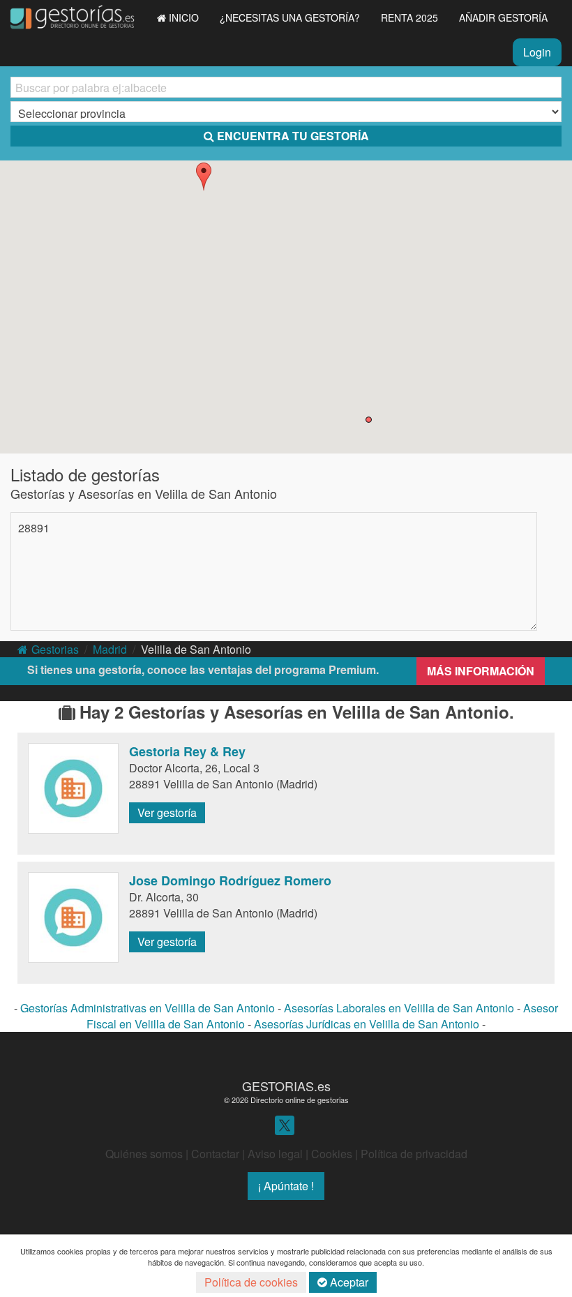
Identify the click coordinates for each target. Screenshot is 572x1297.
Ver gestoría (167, 812)
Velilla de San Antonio (196, 649)
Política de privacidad (414, 1154)
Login (537, 52)
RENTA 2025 (409, 17)
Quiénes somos (144, 1154)
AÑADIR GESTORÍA (503, 17)
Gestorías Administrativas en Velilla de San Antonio (147, 1008)
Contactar (215, 1154)
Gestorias (55, 649)
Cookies (331, 1154)
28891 (34, 528)
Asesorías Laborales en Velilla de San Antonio (399, 1008)
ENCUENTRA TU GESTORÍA (293, 136)
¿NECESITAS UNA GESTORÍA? (290, 17)
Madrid (110, 649)
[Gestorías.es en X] (284, 1124)
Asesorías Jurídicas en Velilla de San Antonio (366, 1024)
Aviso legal (275, 1154)
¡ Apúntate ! (286, 1186)
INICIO (184, 17)
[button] (203, 176)
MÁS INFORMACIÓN (480, 671)
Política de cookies (251, 1282)
